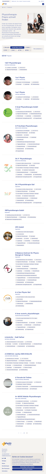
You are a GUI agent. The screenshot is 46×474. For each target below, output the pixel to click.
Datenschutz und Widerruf (26, 464)
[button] (43, 4)
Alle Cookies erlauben (27, 469)
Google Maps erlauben (17, 47)
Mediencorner (14, 1)
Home (4, 7)
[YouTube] (5, 458)
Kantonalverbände (5, 1)
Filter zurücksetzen (37, 48)
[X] (3, 458)
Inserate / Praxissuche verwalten (24, 1)
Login (40, 1)
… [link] (22, 433)
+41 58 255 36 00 (5, 453)
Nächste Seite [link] (27, 433)
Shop (18, 1)
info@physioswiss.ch (6, 455)
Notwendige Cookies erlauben (27, 467)
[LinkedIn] (2, 458)
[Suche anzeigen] (43, 1)
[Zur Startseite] (6, 443)
